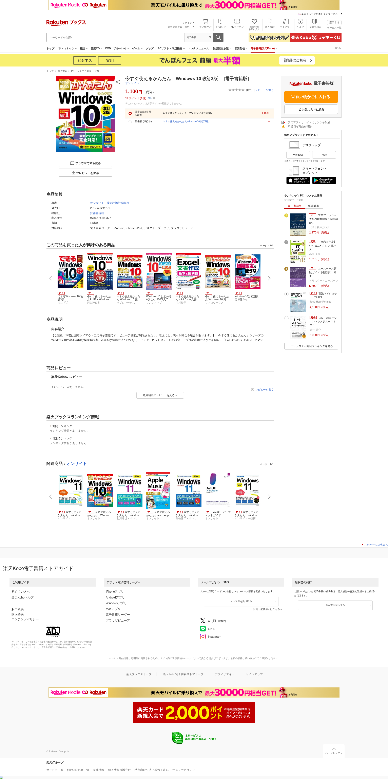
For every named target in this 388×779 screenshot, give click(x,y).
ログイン (187, 22)
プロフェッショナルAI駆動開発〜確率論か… (323, 219)
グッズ (150, 48)
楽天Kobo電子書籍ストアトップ (183, 674)
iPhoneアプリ (115, 591)
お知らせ (221, 26)
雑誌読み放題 (221, 48)
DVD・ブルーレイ (116, 48)
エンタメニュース (198, 48)
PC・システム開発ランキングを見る (311, 346)
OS (97, 71)
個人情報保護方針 (119, 770)
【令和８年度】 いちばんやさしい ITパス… (322, 245)
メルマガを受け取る (241, 601)
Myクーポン (237, 26)
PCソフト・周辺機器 (170, 48)
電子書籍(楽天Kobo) (263, 48)
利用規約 (18, 609)
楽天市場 (334, 22)
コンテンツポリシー (25, 619)
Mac (324, 154)
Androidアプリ (115, 597)
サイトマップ (254, 674)
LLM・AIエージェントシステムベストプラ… (323, 321)
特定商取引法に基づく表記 (152, 770)
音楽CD (95, 48)
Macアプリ (113, 609)
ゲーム (136, 48)
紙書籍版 (313, 206)
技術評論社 (97, 213)
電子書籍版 (295, 206)
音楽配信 (239, 48)
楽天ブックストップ (139, 674)
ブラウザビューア (118, 620)
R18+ (338, 48)
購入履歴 (270, 26)
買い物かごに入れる (313, 97)
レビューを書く (264, 90)
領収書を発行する (335, 605)
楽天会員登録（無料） (180, 27)
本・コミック (66, 48)
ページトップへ (333, 753)
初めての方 (315, 26)
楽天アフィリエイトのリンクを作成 (309, 122)
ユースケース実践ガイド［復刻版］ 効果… (322, 272)
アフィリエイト (225, 674)
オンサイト (132, 83)
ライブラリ (286, 26)
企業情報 (98, 770)
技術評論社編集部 (118, 203)
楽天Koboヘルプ (23, 597)
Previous (51, 278)
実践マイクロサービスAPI (323, 295)
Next (269, 278)
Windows (298, 154)
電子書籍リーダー (118, 614)
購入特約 (18, 614)
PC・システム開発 (81, 71)
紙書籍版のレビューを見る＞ (160, 395)
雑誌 (82, 48)
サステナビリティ (183, 770)
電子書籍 (62, 71)
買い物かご (205, 26)
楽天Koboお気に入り (254, 28)
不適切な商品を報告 (300, 126)
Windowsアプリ (116, 603)
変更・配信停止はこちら (266, 609)
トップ (50, 48)
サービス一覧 (334, 27)
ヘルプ (300, 26)
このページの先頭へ (376, 544)
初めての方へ (21, 591)
